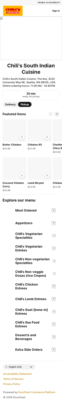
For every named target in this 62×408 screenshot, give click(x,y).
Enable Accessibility (49, 2)
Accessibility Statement (17, 373)
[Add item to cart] (21, 137)
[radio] (10, 104)
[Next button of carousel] (56, 114)
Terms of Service (13, 378)
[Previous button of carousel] (50, 114)
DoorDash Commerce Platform (36, 392)
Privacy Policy (11, 384)
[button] (13, 135)
